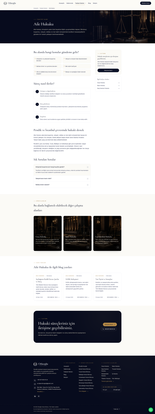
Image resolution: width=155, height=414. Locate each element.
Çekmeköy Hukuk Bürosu (86, 388)
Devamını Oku (53, 297)
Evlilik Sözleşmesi (72, 279)
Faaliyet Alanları (79, 3)
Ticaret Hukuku (116, 369)
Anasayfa (61, 3)
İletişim (95, 3)
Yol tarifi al (40, 391)
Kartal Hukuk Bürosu (84, 369)
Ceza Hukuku (105, 366)
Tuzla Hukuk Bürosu (84, 372)
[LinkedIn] (35, 396)
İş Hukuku (115, 374)
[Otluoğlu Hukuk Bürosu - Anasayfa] (10, 3)
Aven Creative (37, 411)
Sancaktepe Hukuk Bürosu (86, 385)
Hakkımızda (69, 3)
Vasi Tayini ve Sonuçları (104, 279)
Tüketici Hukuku (106, 378)
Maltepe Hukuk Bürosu (85, 374)
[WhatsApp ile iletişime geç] (151, 410)
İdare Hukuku (116, 366)
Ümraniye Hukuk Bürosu (86, 383)
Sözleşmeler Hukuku (105, 375)
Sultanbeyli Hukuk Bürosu (86, 377)
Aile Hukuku (40, 275)
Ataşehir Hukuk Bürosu (85, 380)
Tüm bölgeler (83, 391)
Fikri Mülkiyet (116, 378)
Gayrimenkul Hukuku (105, 370)
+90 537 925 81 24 (110, 329)
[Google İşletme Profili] (38, 396)
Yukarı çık (116, 409)
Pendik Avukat (83, 366)
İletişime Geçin (146, 3)
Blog (89, 3)
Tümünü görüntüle (107, 381)
